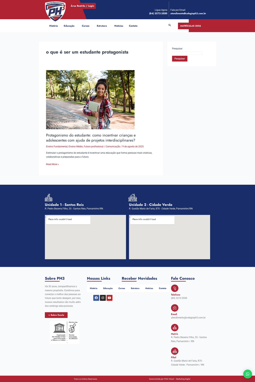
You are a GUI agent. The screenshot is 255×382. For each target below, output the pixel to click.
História (53, 26)
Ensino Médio (76, 146)
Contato (133, 26)
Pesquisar (177, 48)
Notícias (118, 26)
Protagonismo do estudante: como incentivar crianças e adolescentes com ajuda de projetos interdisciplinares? (91, 137)
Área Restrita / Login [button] (82, 6)
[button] (75, 26)
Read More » (52, 164)
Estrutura (102, 26)
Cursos (85, 26)
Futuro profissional (93, 146)
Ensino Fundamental (57, 146)
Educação (69, 26)
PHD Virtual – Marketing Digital (177, 379)
